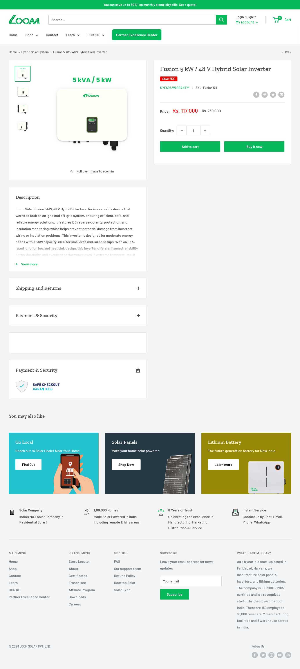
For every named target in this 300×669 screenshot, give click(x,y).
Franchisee (77, 582)
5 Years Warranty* (174, 88)
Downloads (77, 597)
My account (245, 22)
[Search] (221, 20)
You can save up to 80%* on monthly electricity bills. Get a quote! (150, 5)
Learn (70, 35)
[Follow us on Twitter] (263, 655)
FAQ (117, 561)
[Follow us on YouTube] (280, 655)
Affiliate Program (82, 590)
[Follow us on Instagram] (271, 655)
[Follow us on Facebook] (255, 655)
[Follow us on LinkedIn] (288, 655)
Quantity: (167, 130)
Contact (52, 35)
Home (13, 35)
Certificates (78, 575)
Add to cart (190, 147)
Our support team (127, 568)
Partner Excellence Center (136, 34)
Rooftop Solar (124, 582)
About (73, 568)
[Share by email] (281, 94)
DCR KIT (93, 35)
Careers (75, 604)
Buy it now (254, 147)
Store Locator (79, 561)
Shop (29, 35)
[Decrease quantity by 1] (181, 130)
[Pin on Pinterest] (265, 94)
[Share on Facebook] (256, 94)
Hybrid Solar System (35, 52)
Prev (288, 52)
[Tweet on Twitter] (273, 94)
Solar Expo (122, 590)
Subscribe (175, 594)
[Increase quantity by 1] (205, 130)
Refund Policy (124, 575)
